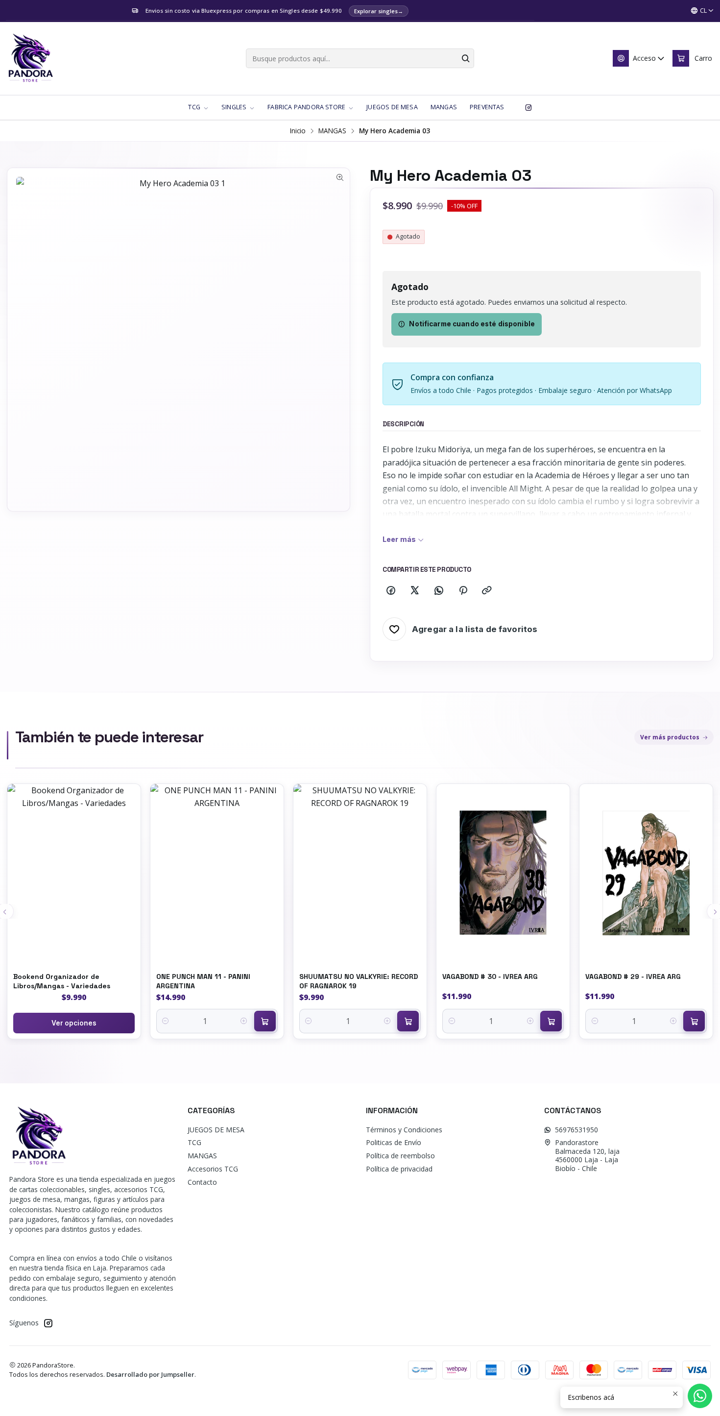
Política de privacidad (399, 1168)
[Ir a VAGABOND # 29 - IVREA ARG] (646, 873)
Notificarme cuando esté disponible (472, 324)
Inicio (298, 130)
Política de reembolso (400, 1155)
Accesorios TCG (213, 1168)
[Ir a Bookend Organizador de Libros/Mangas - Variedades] (74, 873)
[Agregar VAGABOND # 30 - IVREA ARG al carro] (551, 1021)
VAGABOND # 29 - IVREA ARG (633, 976)
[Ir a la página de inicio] (30, 58)
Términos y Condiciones (404, 1129)
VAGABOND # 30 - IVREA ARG (490, 976)
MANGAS (332, 130)
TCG (194, 1142)
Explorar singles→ (378, 11)
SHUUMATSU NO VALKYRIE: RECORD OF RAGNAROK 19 (358, 981)
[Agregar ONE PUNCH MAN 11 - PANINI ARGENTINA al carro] (265, 1021)
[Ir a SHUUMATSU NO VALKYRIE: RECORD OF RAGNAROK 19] (360, 873)
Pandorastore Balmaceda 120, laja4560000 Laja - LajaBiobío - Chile (587, 1155)
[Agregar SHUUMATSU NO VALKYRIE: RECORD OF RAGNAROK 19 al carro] (408, 1021)
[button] (198, 107)
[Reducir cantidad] (165, 1021)
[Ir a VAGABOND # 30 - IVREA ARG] (503, 873)
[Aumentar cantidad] (244, 1021)
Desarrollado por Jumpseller (150, 1374)
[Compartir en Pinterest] (463, 591)
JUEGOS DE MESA (216, 1129)
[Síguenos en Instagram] (528, 107)
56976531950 (576, 1129)
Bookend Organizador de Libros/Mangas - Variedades (61, 981)
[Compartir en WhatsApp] (439, 591)
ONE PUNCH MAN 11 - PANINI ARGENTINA (203, 981)
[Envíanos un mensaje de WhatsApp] (700, 1396)
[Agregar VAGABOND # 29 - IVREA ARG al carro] (694, 1021)
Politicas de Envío (393, 1142)
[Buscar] (465, 58)
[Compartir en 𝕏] (415, 591)
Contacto (202, 1182)
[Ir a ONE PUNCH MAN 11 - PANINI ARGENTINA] (217, 873)
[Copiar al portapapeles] (487, 591)
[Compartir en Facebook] (391, 591)
